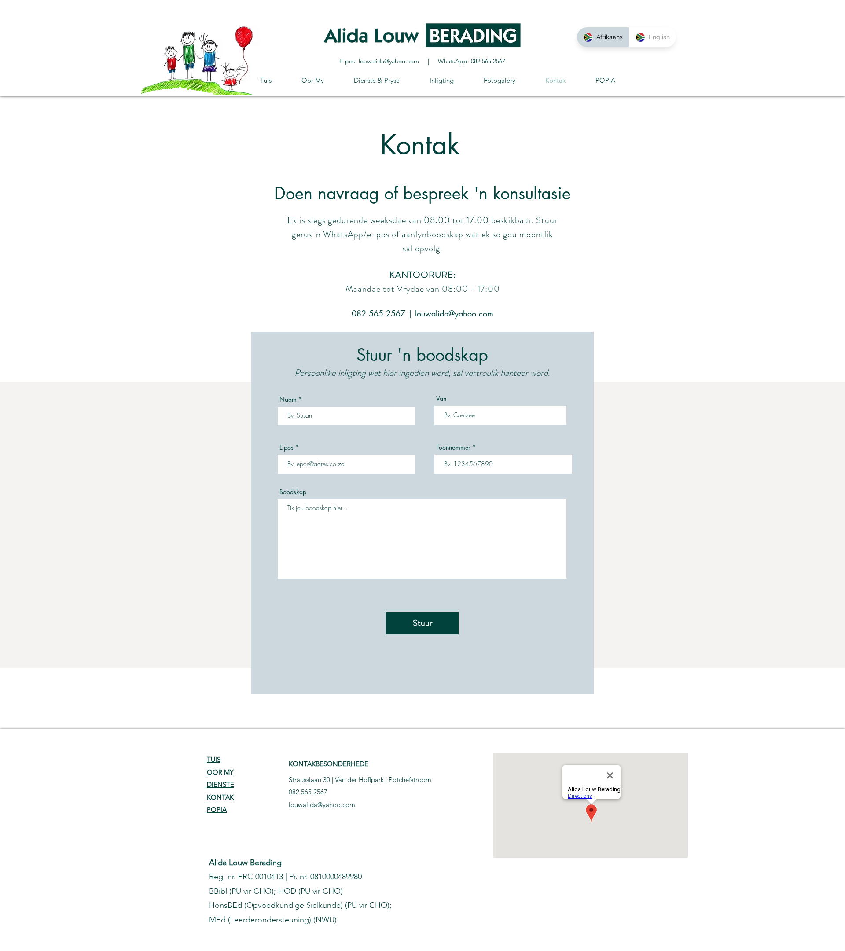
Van (441, 399)
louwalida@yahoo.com (389, 61)
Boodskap (292, 492)
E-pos (286, 447)
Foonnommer (453, 447)
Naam (288, 400)
